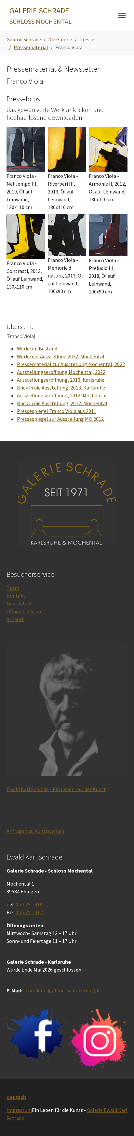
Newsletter (19, 603)
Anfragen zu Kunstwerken (35, 831)
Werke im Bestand (37, 348)
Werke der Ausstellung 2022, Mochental (60, 356)
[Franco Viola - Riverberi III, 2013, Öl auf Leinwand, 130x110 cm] (67, 149)
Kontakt (16, 595)
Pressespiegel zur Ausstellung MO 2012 (60, 419)
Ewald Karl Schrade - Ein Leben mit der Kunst (56, 789)
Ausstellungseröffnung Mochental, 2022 (61, 372)
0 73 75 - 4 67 (29, 912)
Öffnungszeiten (24, 611)
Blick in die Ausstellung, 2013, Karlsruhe (61, 387)
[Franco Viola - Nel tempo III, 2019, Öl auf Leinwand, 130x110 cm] (26, 149)
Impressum (19, 1110)
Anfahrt (15, 619)
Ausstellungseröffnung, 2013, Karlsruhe (60, 379)
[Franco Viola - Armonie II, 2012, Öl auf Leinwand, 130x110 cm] (108, 149)
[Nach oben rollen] (119, 1121)
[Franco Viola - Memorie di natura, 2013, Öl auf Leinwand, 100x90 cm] (67, 235)
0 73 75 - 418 (29, 904)
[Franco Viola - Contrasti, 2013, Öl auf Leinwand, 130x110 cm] (26, 237)
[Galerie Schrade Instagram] (97, 1039)
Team (13, 588)
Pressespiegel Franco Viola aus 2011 (56, 411)
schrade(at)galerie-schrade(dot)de (61, 990)
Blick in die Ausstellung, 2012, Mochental (62, 403)
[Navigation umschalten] (121, 15)
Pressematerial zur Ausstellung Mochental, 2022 (71, 364)
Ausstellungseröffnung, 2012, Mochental (62, 395)
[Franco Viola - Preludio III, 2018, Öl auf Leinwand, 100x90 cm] (108, 235)
